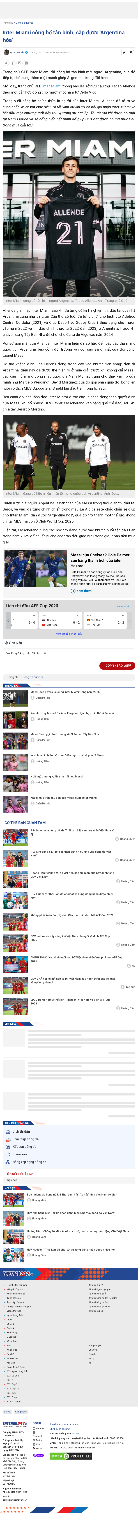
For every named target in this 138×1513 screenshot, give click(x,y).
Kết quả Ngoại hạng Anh (100, 1289)
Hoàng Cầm (43, 719)
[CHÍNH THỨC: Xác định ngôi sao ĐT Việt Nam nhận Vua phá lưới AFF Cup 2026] (15, 964)
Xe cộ (91, 1358)
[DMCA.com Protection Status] (72, 1456)
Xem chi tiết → (124, 606)
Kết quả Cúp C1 (96, 1285)
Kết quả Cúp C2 (96, 1311)
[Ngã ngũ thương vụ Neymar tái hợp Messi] (15, 783)
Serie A (10, 1328)
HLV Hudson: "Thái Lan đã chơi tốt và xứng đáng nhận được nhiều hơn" (72, 895)
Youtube (39, 1428)
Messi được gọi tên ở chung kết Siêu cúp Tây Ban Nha (65, 734)
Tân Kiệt (130, 987)
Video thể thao (14, 1311)
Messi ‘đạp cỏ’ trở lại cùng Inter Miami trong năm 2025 (65, 692)
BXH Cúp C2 (13, 1388)
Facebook (37, 1436)
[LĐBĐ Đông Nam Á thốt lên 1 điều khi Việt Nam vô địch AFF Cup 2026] (15, 1006)
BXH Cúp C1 (13, 1384)
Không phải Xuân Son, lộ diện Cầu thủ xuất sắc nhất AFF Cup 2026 (72, 915)
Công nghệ (21, 1411)
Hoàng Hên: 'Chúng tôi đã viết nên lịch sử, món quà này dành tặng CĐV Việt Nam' (72, 874)
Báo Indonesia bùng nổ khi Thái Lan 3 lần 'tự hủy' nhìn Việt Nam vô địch (72, 832)
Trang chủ (8, 22)
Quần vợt (93, 1350)
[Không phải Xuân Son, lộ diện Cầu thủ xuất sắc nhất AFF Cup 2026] (15, 922)
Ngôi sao (12, 1180)
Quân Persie (43, 697)
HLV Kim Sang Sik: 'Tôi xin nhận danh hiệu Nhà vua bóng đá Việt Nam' (71, 853)
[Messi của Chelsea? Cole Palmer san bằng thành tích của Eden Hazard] (35, 568)
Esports (92, 1354)
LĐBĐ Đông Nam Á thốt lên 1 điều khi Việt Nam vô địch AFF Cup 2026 (71, 1001)
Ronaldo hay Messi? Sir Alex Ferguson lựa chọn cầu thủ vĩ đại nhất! (73, 713)
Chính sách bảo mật (60, 1429)
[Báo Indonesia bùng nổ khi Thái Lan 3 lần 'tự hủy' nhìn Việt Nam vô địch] (15, 837)
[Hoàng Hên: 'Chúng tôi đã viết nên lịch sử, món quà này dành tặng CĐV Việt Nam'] (15, 879)
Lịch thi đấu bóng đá (17, 1285)
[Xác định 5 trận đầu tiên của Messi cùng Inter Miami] (15, 804)
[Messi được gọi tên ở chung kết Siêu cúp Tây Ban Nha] (15, 741)
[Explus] (69, 649)
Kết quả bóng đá (15, 1289)
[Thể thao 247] (18, 1274)
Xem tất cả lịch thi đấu (69, 633)
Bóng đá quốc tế (24, 22)
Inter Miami (51, 86)
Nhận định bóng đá (16, 1293)
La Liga (10, 1324)
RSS (37, 1444)
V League (11, 1337)
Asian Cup (12, 1350)
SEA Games (13, 1358)
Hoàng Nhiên (127, 839)
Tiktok (38, 1448)
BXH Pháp (12, 1397)
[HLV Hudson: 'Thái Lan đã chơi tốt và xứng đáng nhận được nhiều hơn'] (15, 900)
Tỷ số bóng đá (14, 1298)
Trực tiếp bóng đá (15, 1302)
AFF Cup (11, 1363)
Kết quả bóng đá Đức (99, 1302)
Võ (90, 1363)
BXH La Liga (13, 1375)
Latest (7, 1411)
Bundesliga (12, 1332)
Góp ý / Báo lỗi (117, 665)
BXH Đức (11, 1393)
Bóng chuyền (95, 1345)
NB (133, 965)
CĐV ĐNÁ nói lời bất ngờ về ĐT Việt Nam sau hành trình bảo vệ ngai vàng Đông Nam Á (73, 980)
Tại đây (75, 1433)
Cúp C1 (10, 1319)
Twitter (39, 1440)
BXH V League (14, 1401)
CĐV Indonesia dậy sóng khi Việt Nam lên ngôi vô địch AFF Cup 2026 (70, 938)
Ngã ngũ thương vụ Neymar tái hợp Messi (57, 776)
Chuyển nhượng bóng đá (19, 1306)
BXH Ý (10, 1380)
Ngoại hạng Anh (15, 1315)
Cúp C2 (10, 1354)
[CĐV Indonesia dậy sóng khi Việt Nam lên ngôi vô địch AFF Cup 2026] (15, 943)
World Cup (12, 1341)
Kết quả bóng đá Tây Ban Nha (103, 1298)
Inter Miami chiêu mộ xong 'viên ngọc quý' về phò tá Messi (67, 755)
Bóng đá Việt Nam (16, 1367)
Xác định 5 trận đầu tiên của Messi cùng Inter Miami (64, 797)
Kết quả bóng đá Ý (97, 1293)
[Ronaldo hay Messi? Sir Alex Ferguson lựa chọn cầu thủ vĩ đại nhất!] (15, 720)
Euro (9, 1345)
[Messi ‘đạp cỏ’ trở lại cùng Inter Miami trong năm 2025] (15, 698)
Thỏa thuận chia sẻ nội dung (64, 1424)
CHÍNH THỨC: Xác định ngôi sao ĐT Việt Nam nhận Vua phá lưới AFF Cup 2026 (77, 959)
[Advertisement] (69, 10)
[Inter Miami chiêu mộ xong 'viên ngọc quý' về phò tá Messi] (15, 762)
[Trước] (8, 621)
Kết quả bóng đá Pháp (99, 1306)
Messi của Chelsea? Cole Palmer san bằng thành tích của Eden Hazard (100, 573)
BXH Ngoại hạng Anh (17, 1371)
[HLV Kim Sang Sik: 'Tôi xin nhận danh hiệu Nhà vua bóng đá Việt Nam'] (15, 858)
